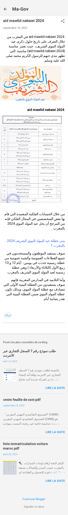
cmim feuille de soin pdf (22, 400)
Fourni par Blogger (34, 499)
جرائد (8, 315)
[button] (62, 21)
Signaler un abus (34, 506)
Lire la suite (55, 388)
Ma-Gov (20, 9)
